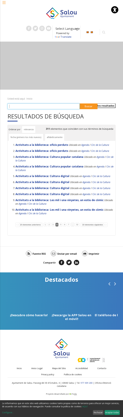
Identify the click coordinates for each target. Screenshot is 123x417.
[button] (4, 4)
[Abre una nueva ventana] (29, 28)
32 (77, 225)
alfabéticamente (55, 137)
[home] (61, 13)
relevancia (29, 129)
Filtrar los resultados (101, 105)
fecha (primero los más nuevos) (25, 137)
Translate (65, 36)
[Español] (92, 31)
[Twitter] (69, 262)
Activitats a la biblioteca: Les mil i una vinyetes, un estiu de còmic (59, 200)
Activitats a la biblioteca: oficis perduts (41, 145)
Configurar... (8, 412)
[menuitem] (87, 31)
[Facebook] (61, 262)
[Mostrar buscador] (103, 32)
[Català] (88, 31)
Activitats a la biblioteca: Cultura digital (42, 176)
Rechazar (98, 412)
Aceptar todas (112, 412)
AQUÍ (84, 406)
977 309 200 (87, 382)
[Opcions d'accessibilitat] (114, 10)
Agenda (85, 145)
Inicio (29, 98)
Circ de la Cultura (100, 145)
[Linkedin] (76, 262)
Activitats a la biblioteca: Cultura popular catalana (49, 157)
